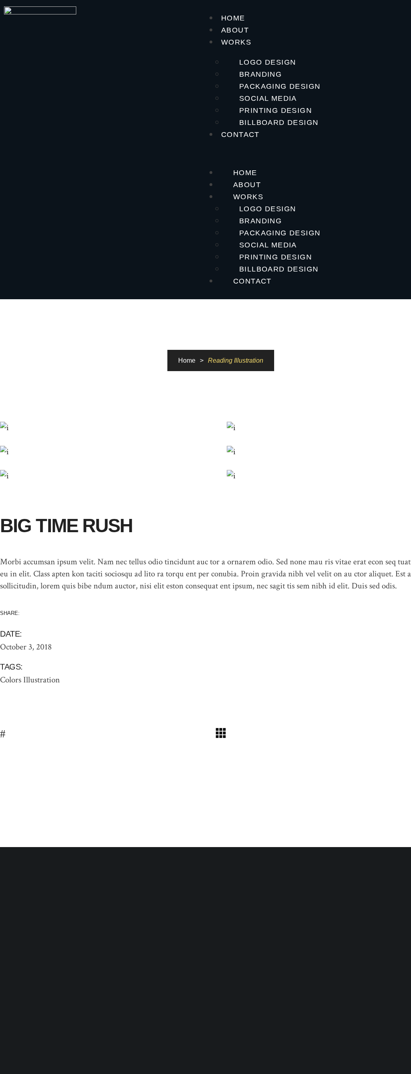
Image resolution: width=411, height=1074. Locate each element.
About (235, 30)
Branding (260, 74)
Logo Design (267, 62)
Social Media (268, 98)
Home (233, 18)
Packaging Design (279, 86)
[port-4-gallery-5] (107, 476)
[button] (308, 153)
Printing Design (275, 110)
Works (236, 42)
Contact (240, 135)
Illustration (41, 679)
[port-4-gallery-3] (107, 452)
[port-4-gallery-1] (107, 428)
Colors (10, 679)
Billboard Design (278, 122)
